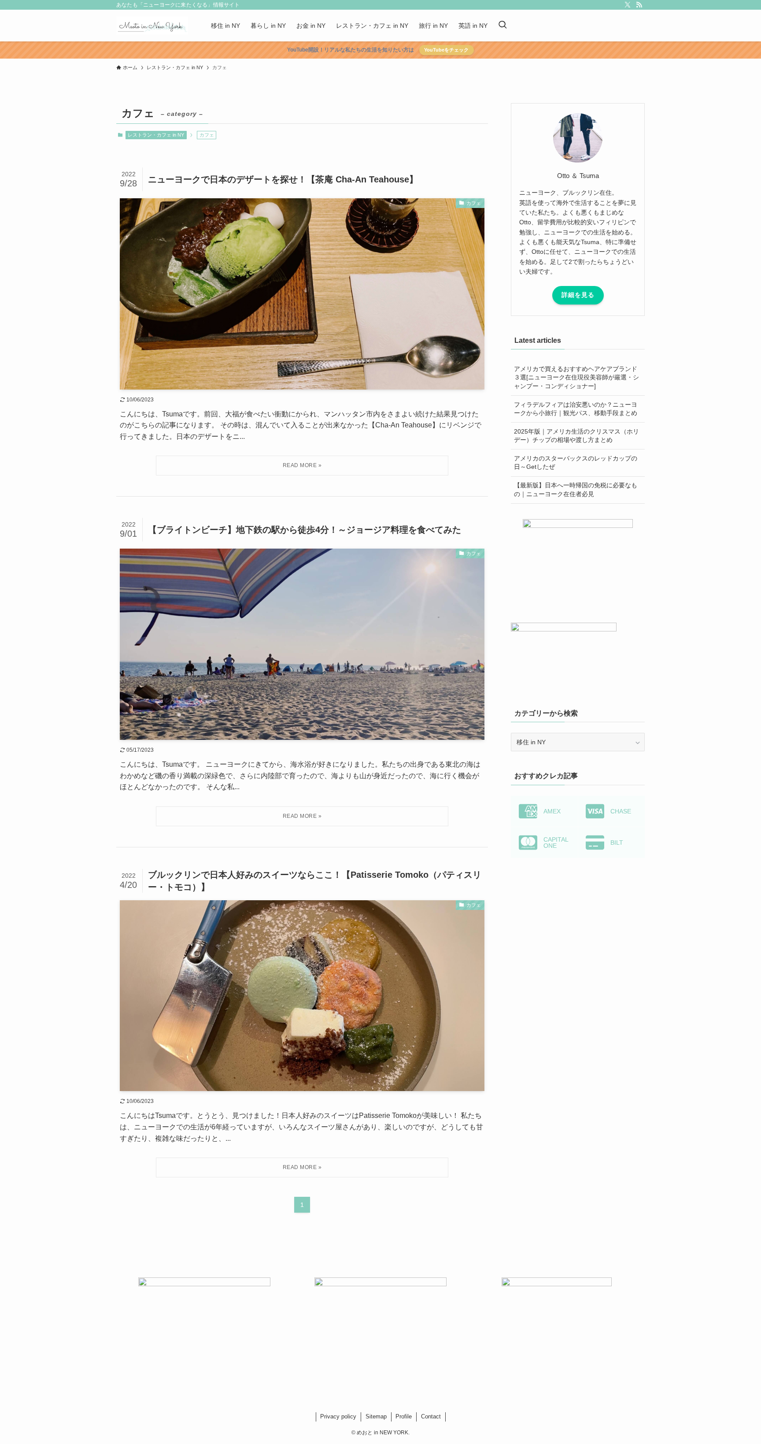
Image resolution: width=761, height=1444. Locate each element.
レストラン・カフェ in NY (156, 134)
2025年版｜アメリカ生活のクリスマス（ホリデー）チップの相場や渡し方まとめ (576, 436)
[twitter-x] (627, 5)
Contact (431, 1416)
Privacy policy (338, 1416)
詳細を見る (578, 294)
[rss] (639, 5)
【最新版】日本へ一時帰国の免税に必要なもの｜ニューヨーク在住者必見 (575, 489)
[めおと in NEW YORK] (152, 25)
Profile (403, 1416)
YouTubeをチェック (446, 49)
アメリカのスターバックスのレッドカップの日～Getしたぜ (575, 463)
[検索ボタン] (502, 25)
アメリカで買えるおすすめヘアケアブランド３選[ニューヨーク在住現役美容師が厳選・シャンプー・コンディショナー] (576, 377)
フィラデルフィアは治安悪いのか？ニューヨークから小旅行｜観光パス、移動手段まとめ (575, 409)
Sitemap (376, 1416)
